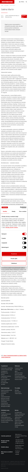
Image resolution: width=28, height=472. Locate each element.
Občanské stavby (19, 373)
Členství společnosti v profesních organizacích (6, 418)
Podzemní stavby (19, 368)
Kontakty (3, 384)
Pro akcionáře (4, 377)
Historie (3, 374)
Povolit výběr (14, 258)
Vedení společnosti (5, 379)
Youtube (17, 452)
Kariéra (16, 410)
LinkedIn (17, 454)
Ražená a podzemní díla (6, 390)
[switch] (24, 238)
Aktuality (17, 390)
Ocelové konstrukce (5, 396)
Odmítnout (14, 263)
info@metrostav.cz (19, 443)
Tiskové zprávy (18, 393)
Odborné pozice (18, 420)
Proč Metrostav (18, 412)
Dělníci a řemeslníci (19, 422)
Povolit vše (14, 253)
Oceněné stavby (4, 422)
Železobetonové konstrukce (4, 392)
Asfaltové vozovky (5, 400)
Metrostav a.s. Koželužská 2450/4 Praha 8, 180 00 (21, 436)
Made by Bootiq (4, 468)
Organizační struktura (6, 376)
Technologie (17, 369)
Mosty (2, 395)
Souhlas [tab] (5, 211)
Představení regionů (19, 425)
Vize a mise (3, 381)
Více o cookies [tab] (22, 211)
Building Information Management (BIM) (5, 405)
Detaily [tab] (13, 211)
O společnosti (4, 366)
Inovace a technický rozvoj (7, 420)
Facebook (17, 451)
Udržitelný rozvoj (5, 410)
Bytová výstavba (18, 374)
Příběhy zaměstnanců (20, 414)
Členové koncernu (19, 448)
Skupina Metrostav (19, 445)
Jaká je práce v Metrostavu (18, 418)
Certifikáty (3, 412)
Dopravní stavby (18, 379)
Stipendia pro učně (19, 415)
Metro (16, 371)
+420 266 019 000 (19, 439)
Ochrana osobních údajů (6, 369)
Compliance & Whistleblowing (4, 372)
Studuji (16, 427)
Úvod (2, 5)
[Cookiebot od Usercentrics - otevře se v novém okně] (20, 207)
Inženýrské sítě (4, 403)
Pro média (6, 5)
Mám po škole (18, 423)
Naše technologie (5, 388)
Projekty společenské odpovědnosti (6, 414)
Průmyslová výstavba (20, 376)
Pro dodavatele (4, 382)
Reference (17, 366)
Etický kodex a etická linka (7, 368)
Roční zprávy (18, 391)
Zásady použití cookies (12, 227)
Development (18, 447)
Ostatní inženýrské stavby (20, 377)
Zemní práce (4, 401)
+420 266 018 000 (19, 441)
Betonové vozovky (5, 398)
